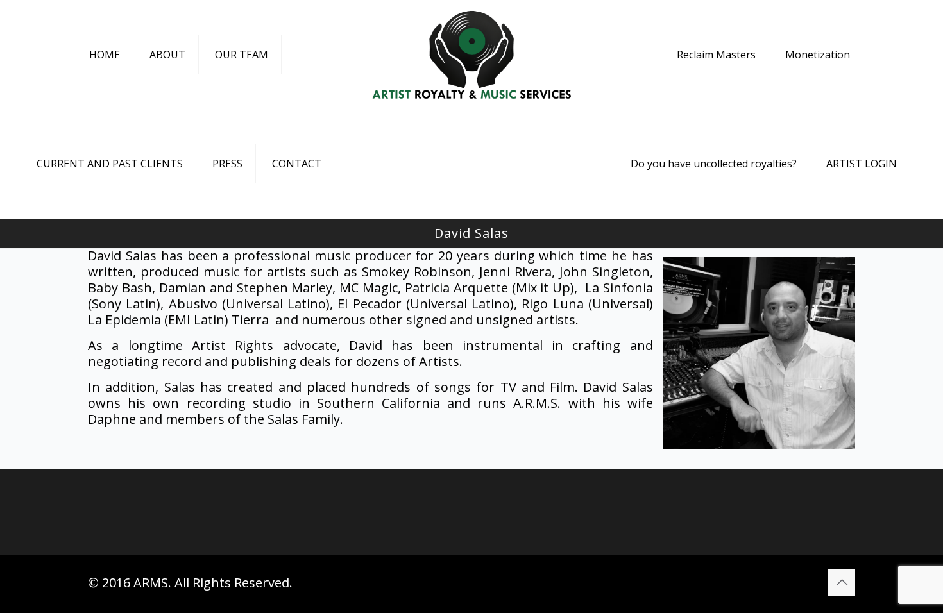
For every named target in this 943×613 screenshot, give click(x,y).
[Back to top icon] (841, 582)
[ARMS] (472, 54)
